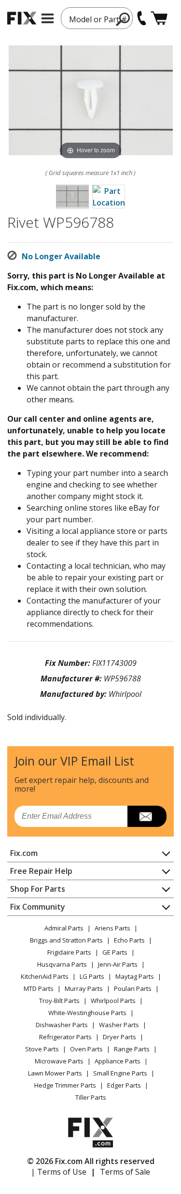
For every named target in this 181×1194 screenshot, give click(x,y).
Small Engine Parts (120, 1073)
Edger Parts (124, 1085)
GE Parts (114, 952)
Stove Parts (42, 1049)
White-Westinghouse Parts (87, 1012)
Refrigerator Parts (65, 1036)
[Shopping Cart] (159, 18)
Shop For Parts (37, 889)
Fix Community (37, 906)
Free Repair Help (41, 871)
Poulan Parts (133, 988)
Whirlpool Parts (113, 1000)
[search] (123, 19)
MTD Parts (39, 988)
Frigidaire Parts (69, 952)
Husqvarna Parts (62, 964)
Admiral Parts (64, 928)
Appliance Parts (117, 1061)
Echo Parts (129, 940)
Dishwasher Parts (62, 1024)
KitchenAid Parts (45, 976)
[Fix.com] (21, 18)
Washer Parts (119, 1024)
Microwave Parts (59, 1061)
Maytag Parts (134, 976)
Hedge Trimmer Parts (65, 1085)
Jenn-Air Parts (118, 964)
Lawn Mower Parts (55, 1073)
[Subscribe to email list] (147, 816)
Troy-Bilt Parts (59, 1000)
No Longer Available (61, 256)
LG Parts (92, 976)
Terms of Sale (125, 1171)
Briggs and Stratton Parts (66, 940)
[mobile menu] (48, 18)
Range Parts (132, 1049)
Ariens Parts (112, 928)
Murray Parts (84, 988)
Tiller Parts (90, 1097)
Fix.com (24, 853)
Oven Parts (86, 1049)
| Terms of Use (58, 1171)
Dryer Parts (119, 1036)
